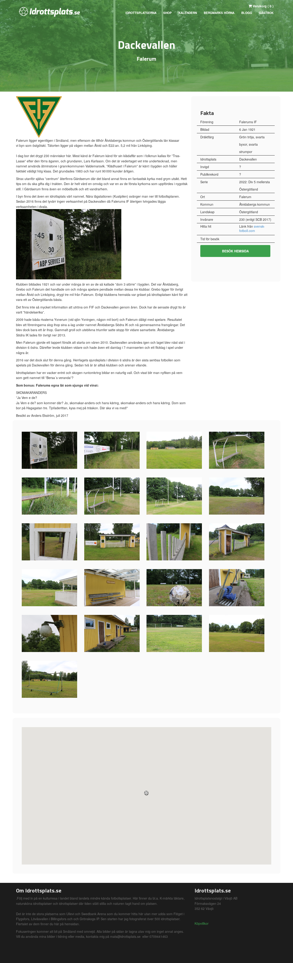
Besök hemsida (235, 251)
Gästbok (266, 13)
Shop (167, 13)
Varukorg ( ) (263, 6)
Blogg (246, 13)
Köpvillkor (202, 923)
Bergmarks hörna (219, 13)
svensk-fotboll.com (252, 228)
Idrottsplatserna (140, 13)
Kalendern (188, 13)
